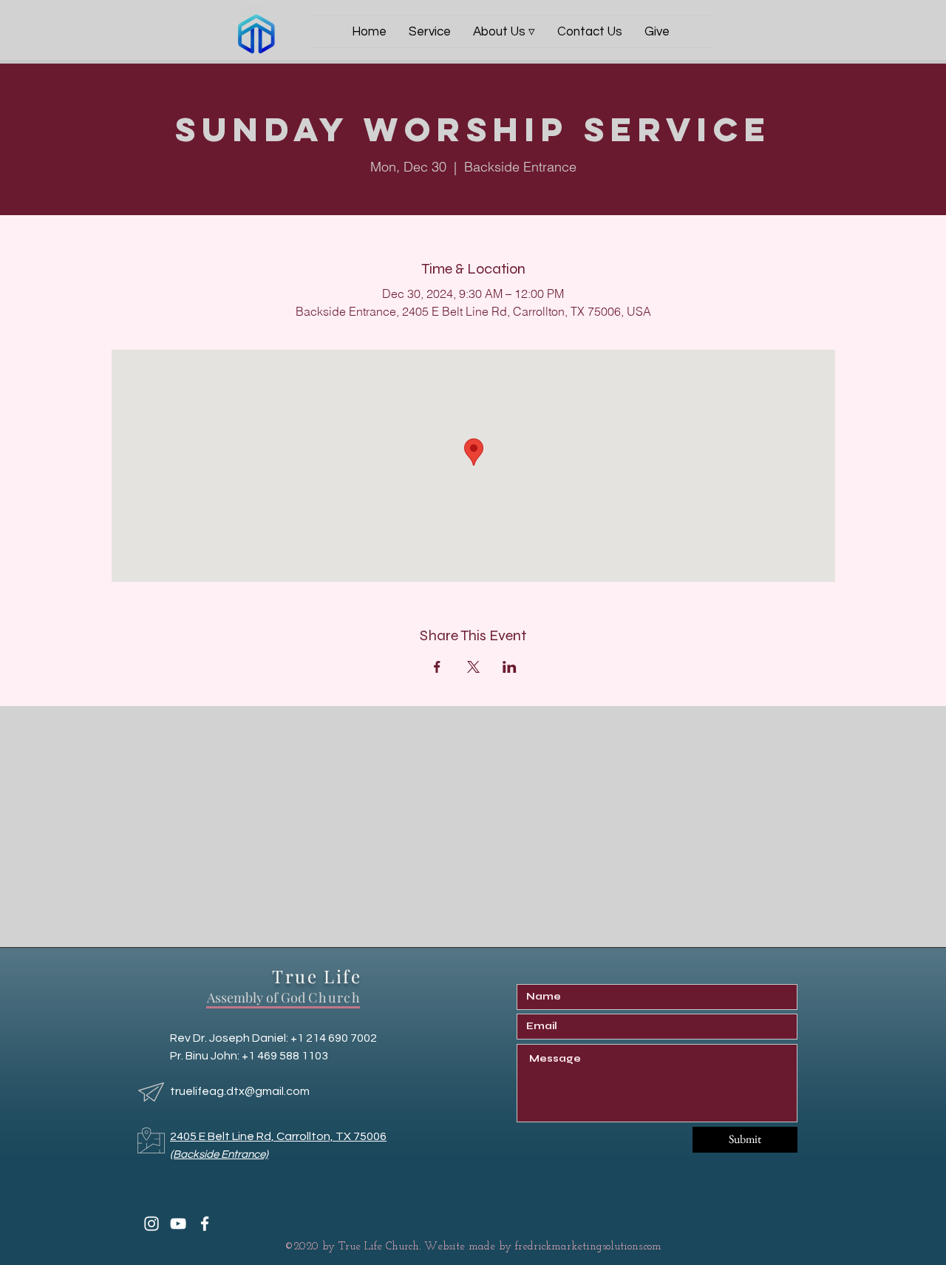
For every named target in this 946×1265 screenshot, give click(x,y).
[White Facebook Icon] (204, 1223)
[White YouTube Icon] (178, 1223)
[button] (504, 31)
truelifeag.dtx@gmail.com (240, 1091)
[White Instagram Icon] (151, 1223)
